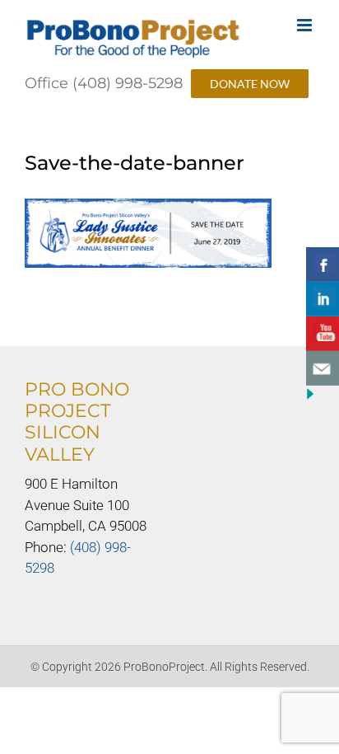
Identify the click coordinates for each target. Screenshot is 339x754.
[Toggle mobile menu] (305, 25)
